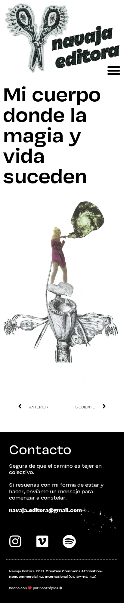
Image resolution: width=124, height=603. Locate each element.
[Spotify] (69, 541)
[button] (113, 70)
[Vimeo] (42, 541)
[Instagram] (15, 541)
